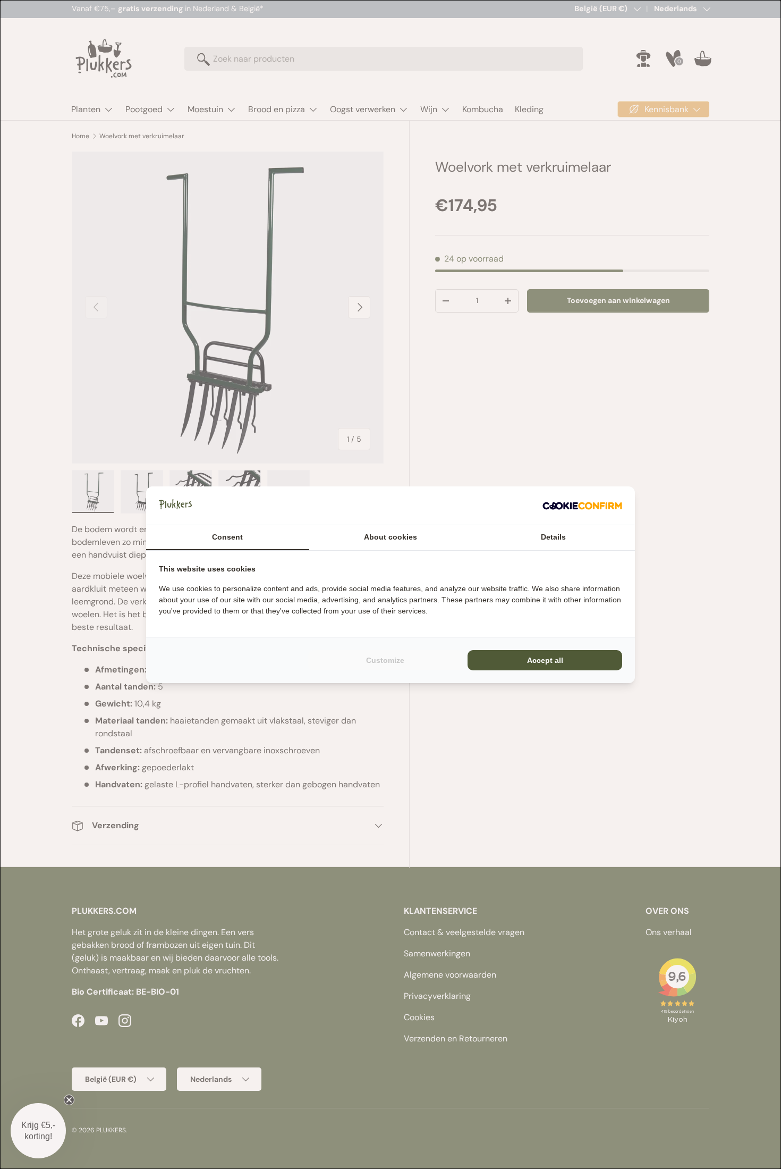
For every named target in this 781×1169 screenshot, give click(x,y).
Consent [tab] (227, 537)
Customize (385, 660)
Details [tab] (553, 537)
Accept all (545, 660)
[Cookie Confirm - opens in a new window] (582, 505)
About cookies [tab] (390, 537)
